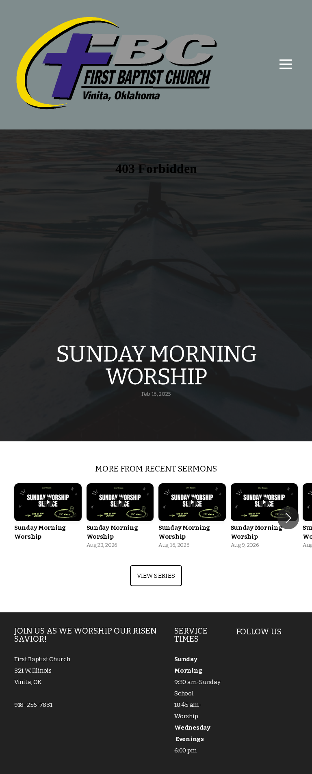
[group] (48, 518)
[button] (288, 518)
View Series (156, 575)
